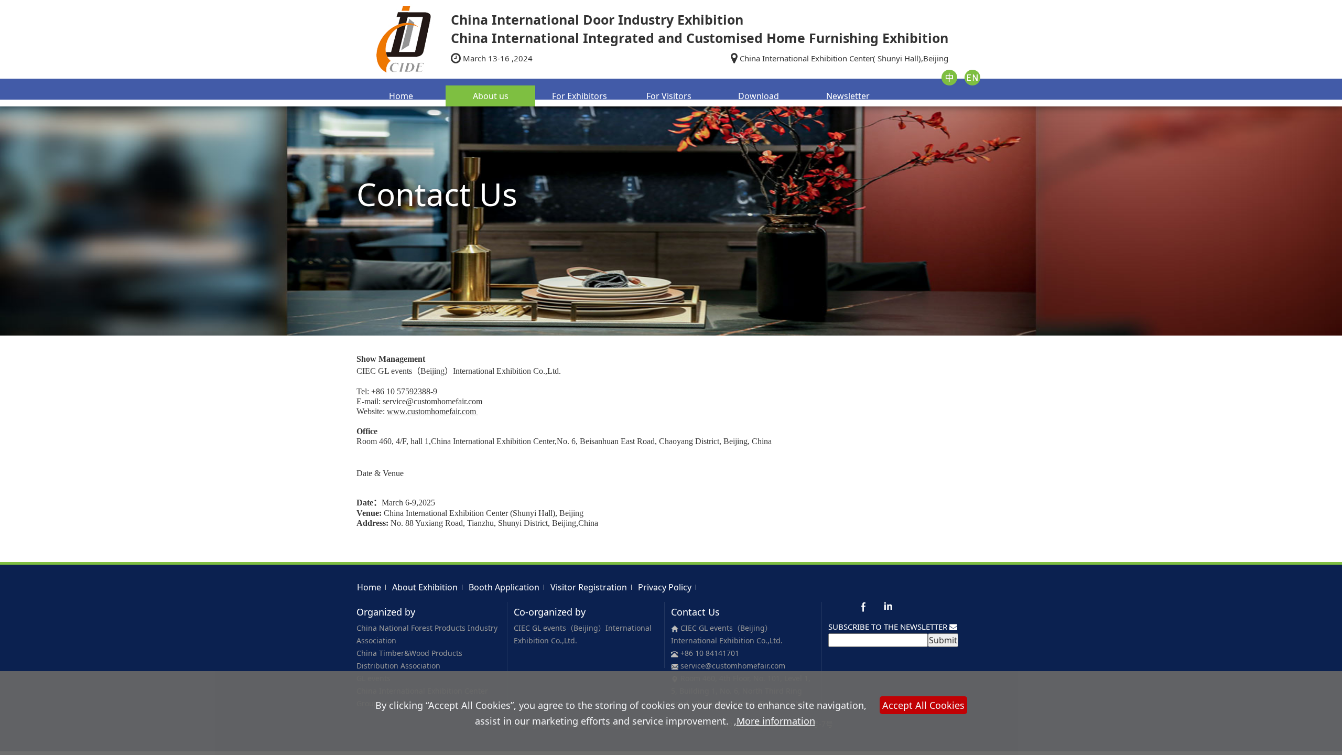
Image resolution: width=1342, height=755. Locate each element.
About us (490, 96)
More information (776, 721)
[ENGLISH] (972, 76)
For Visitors (668, 96)
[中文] (949, 76)
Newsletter (848, 96)
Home (401, 96)
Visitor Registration (588, 587)
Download (758, 96)
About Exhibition (425, 587)
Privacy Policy (664, 587)
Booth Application (504, 587)
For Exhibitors (579, 96)
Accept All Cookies (923, 705)
